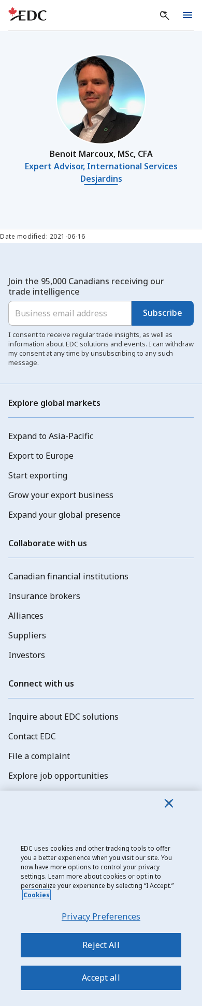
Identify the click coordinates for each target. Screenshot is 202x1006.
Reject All (101, 945)
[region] (101, 898)
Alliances (26, 615)
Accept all (101, 977)
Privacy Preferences (101, 916)
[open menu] (187, 15)
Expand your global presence (64, 514)
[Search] (164, 15)
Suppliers (27, 635)
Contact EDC (32, 736)
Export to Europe (41, 455)
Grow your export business (60, 495)
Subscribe (162, 312)
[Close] (168, 803)
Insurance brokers (44, 596)
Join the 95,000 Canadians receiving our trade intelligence (86, 286)
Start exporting (37, 475)
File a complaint (39, 756)
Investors (26, 655)
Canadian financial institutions (68, 576)
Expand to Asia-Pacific (50, 436)
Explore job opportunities (58, 775)
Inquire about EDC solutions (63, 716)
